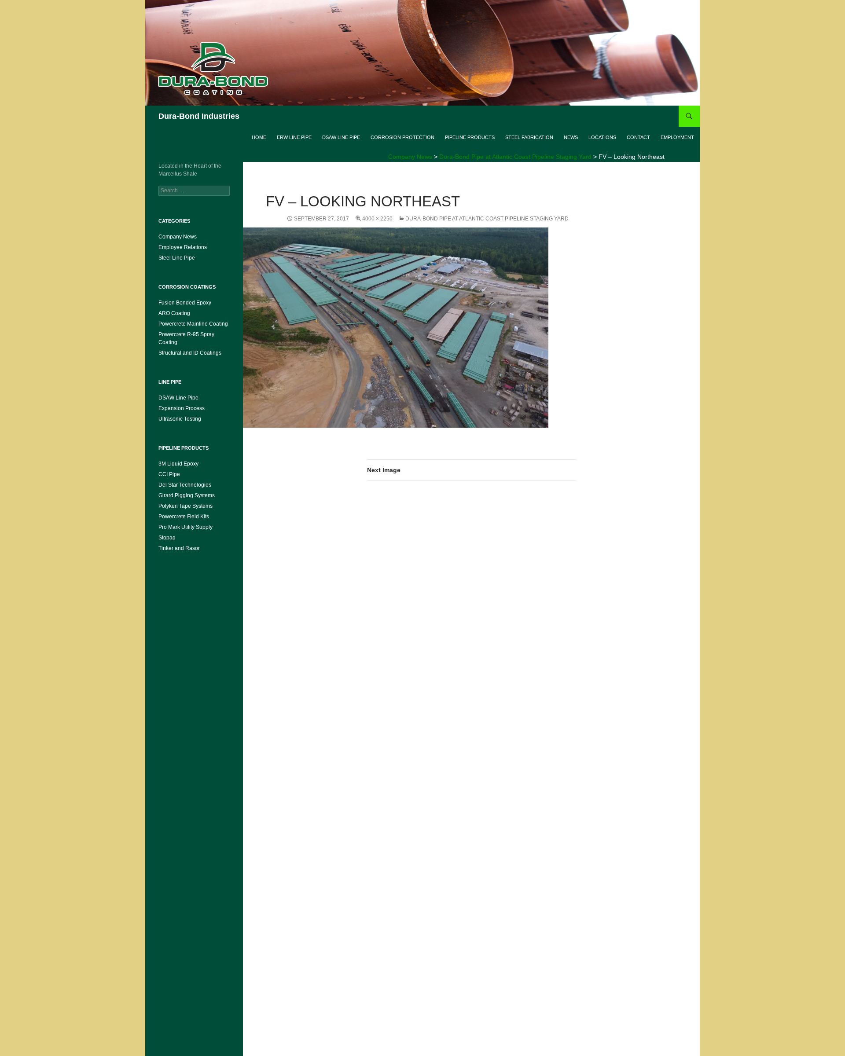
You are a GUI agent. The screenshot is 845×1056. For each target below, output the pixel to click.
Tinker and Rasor (179, 548)
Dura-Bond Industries (198, 116)
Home (259, 137)
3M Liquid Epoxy (178, 464)
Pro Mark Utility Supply (185, 527)
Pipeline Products (470, 137)
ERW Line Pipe (294, 137)
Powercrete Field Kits (183, 516)
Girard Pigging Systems (186, 495)
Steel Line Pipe (176, 258)
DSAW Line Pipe (341, 137)
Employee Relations (182, 247)
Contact (638, 137)
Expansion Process (181, 408)
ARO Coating (174, 313)
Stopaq (167, 538)
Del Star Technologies (184, 485)
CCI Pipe (169, 474)
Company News (177, 237)
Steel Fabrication (529, 137)
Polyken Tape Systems (185, 506)
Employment (677, 137)
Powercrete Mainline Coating (193, 324)
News (571, 137)
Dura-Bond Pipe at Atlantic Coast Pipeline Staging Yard (487, 219)
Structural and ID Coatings (189, 353)
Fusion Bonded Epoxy (184, 303)
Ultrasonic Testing (179, 419)
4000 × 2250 (377, 219)
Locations (602, 137)
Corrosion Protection (402, 137)
